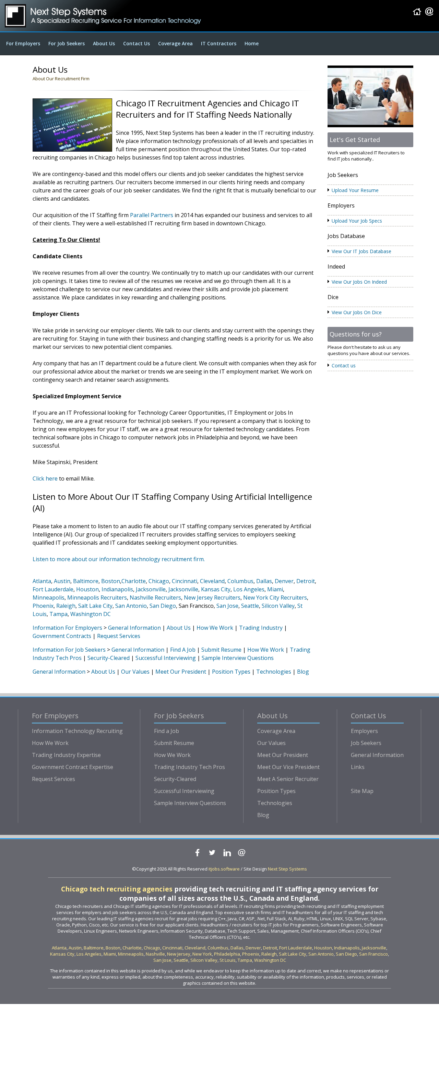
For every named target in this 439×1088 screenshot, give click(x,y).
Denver (284, 581)
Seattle (250, 606)
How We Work (215, 627)
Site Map (362, 791)
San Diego (163, 606)
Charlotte (133, 581)
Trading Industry (261, 627)
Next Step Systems (287, 869)
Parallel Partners (151, 215)
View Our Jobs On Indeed (359, 282)
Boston (110, 581)
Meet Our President (180, 671)
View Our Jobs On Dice (357, 312)
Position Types (231, 671)
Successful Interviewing (165, 658)
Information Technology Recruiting (77, 731)
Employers (364, 731)
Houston (87, 589)
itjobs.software (224, 869)
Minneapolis (48, 597)
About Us (104, 43)
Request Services (118, 636)
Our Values (135, 671)
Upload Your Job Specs (357, 220)
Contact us (344, 365)
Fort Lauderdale (53, 589)
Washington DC (90, 614)
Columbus (240, 581)
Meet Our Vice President (288, 767)
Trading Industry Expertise (66, 755)
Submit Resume (221, 649)
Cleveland (212, 581)
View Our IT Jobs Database (361, 251)
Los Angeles (248, 589)
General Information (134, 627)
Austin (62, 581)
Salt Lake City (95, 606)
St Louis (228, 960)
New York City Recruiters (275, 597)
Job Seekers (366, 743)
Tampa (58, 614)
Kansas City (215, 589)
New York (202, 954)
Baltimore (85, 581)
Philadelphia (227, 954)
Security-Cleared (108, 658)
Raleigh (65, 606)
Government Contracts (62, 636)
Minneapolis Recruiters (97, 597)
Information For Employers (67, 627)
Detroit (305, 581)
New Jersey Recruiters (212, 597)
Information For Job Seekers (69, 649)
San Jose (227, 606)
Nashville (155, 954)
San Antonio (131, 606)
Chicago (159, 581)
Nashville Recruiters (155, 597)
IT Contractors (218, 43)
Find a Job (166, 731)
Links (358, 767)
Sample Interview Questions (238, 658)
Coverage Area (175, 43)
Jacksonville (151, 589)
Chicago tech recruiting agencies (117, 889)
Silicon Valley (278, 606)
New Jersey (178, 954)
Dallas (264, 581)
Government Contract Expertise (72, 767)
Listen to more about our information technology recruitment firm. (119, 559)
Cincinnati (184, 581)
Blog (303, 671)
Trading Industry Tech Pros (189, 767)
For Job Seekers (66, 43)
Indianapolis (117, 589)
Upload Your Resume (355, 190)
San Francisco (373, 954)
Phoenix (43, 606)
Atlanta (42, 581)
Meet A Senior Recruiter (288, 779)
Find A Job (182, 649)
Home (252, 43)
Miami (275, 589)
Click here (45, 478)
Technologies (273, 671)
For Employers (23, 43)
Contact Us (136, 43)
